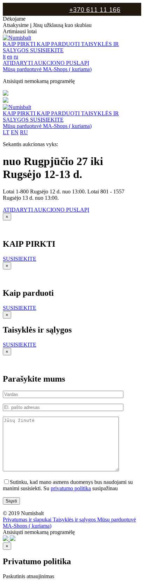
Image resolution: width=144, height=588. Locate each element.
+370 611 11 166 (95, 10)
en (9, 57)
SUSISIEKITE (47, 50)
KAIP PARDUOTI (59, 44)
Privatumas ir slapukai (28, 519)
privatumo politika (71, 488)
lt (4, 57)
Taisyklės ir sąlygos (75, 519)
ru (16, 57)
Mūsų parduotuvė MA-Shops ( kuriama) (47, 69)
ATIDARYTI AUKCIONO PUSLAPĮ (46, 63)
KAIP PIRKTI (20, 44)
